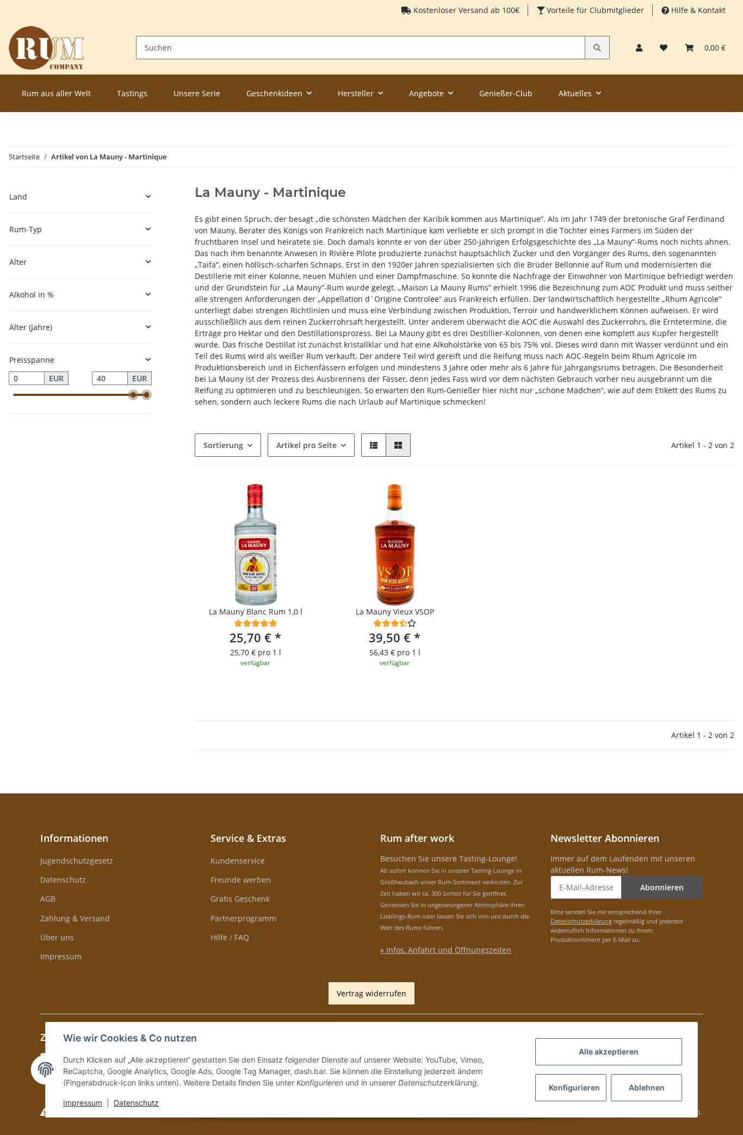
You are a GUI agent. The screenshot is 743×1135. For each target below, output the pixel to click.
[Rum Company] (46, 48)
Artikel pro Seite (306, 445)
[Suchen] (597, 47)
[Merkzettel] (663, 47)
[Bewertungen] (255, 623)
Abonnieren (662, 887)
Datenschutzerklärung (581, 921)
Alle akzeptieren (609, 1051)
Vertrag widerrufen (371, 993)
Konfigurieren (574, 1087)
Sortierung (223, 445)
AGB (47, 899)
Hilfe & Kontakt (697, 10)
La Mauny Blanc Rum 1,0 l (255, 611)
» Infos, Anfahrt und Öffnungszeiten (445, 950)
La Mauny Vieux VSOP (395, 611)
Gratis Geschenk (240, 899)
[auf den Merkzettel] (298, 502)
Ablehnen (647, 1087)
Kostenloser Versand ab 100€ (465, 10)
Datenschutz (63, 879)
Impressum (61, 956)
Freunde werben (240, 879)
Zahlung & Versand (75, 918)
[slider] (133, 395)
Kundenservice (237, 860)
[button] (639, 47)
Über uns (57, 937)
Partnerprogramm (243, 918)
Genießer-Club (506, 93)
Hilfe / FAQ (229, 937)
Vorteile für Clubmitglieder (594, 10)
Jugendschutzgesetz (76, 860)
